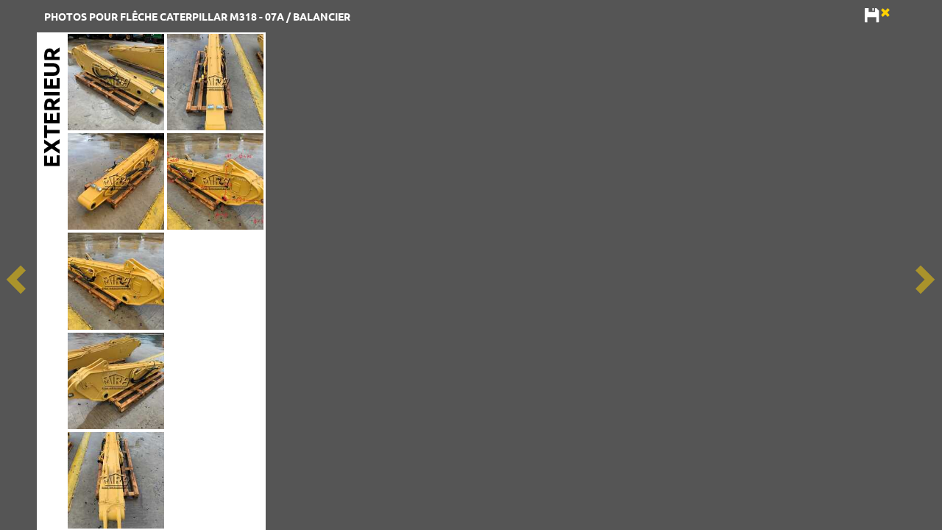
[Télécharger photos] (872, 16)
